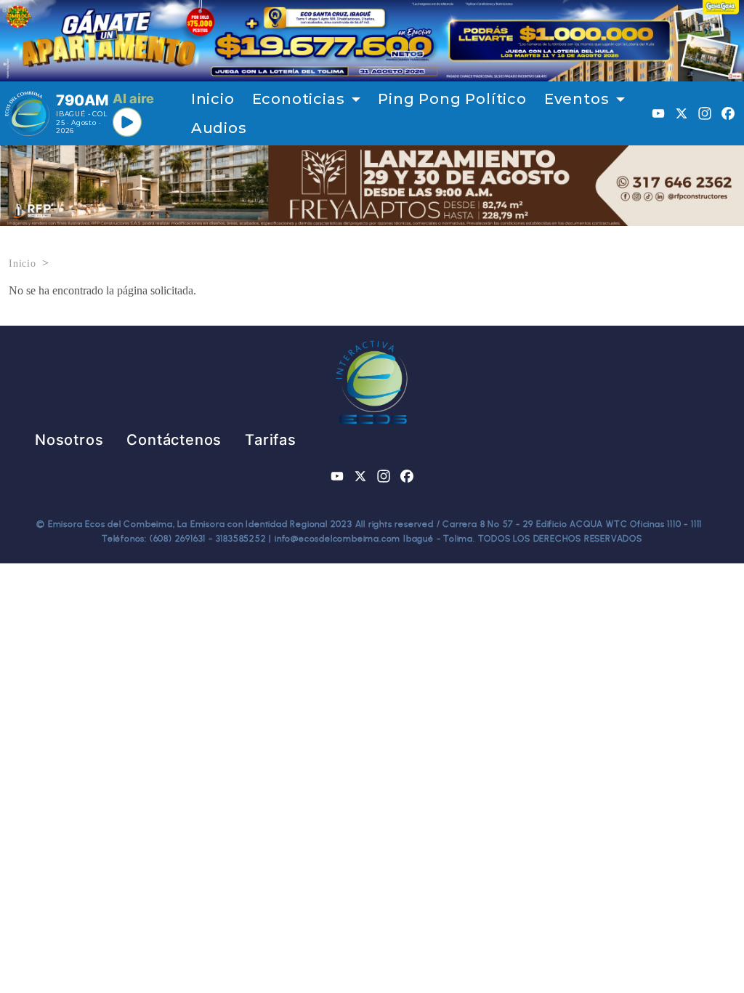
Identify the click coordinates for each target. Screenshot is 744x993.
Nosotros (69, 440)
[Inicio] (27, 113)
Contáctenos (174, 440)
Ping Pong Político (452, 99)
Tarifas (270, 440)
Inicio (213, 99)
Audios (219, 128)
